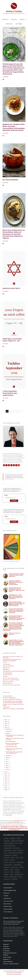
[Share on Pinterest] (24, 60)
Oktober (8, 733)
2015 (6, 777)
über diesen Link (18, 820)
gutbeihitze (14, 879)
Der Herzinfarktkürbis (10, 180)
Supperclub (9, 23)
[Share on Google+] (22, 60)
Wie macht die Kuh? (7, 683)
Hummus (14, 850)
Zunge (20, 876)
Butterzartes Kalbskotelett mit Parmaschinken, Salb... (12, 744)
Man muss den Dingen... (9, 666)
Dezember (8, 729)
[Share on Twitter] (21, 60)
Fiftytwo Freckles (8, 909)
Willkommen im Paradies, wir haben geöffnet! (13, 708)
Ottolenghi (6, 867)
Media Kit (5, 955)
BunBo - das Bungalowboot (17, 840)
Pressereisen (6, 950)
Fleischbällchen (8, 848)
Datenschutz (9, 815)
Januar (7, 769)
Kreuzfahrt (6, 857)
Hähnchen (20, 850)
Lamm (21, 857)
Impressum (6, 946)
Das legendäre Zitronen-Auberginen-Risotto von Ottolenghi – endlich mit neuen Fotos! (17, 589)
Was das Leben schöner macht (10, 678)
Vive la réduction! (8, 911)
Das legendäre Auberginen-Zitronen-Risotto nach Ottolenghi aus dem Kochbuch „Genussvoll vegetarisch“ (17, 617)
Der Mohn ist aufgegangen (9, 697)
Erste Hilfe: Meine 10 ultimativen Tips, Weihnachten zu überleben (12, 660)
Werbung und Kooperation (9, 952)
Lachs (17, 857)
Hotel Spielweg (7, 850)
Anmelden (14, 500)
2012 (6, 783)
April (7, 765)
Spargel (11, 869)
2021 (6, 723)
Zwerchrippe (7, 879)
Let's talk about (6, 664)
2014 (6, 779)
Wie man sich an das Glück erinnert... (12, 685)
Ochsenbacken (20, 862)
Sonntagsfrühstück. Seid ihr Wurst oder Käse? (14, 671)
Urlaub (11, 874)
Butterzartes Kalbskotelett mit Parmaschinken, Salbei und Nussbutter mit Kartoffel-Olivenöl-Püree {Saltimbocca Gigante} (14, 234)
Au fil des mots (7, 898)
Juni (7, 761)
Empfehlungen (14, 28)
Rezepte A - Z (6, 959)
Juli (7, 759)
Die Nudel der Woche (9, 843)
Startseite (5, 19)
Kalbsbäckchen (7, 855)
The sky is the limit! (7, 674)
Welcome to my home (8, 681)
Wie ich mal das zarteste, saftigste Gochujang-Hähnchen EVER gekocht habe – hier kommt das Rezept (17, 603)
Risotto (21, 867)
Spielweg (17, 869)
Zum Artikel (5, 76)
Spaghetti (6, 869)
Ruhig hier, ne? (6, 667)
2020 (6, 725)
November (8, 731)
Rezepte (22, 19)
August (7, 757)
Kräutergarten (6, 707)
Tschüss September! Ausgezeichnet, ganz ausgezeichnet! (10, 393)
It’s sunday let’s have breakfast (16, 852)
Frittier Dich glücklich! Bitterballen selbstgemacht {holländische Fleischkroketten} (16, 582)
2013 (6, 781)
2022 (6, 721)
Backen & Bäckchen (8, 961)
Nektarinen (19, 23)
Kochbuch (15, 855)
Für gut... (5, 662)
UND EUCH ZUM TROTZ (11, 288)
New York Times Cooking (9, 862)
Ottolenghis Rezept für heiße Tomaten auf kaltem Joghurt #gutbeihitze (16, 575)
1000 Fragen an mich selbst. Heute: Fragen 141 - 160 (12, 340)
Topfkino (6, 874)
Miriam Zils (12, 972)
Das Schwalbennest (7, 696)
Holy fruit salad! (8, 906)
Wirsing (6, 876)
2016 (6, 776)
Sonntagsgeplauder (7, 672)
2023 (6, 719)
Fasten (20, 843)
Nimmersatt (7, 893)
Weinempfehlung (19, 874)
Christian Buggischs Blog (10, 890)
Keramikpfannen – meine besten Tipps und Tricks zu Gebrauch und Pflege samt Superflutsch (16, 596)
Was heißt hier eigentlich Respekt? (11, 679)
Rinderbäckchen (14, 867)
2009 (6, 789)
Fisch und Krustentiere (9, 845)
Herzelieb (6, 895)
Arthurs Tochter (7, 957)
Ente (16, 843)
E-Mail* (6, 495)
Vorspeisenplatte (8, 887)
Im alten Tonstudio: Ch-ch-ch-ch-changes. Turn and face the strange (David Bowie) (13, 702)
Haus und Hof (16, 848)
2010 (6, 787)
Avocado (19, 838)
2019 (6, 727)
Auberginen (12, 838)
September (8, 755)
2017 (6, 773)
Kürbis (12, 857)
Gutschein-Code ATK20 (14, 822)
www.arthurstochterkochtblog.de (14, 974)
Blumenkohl (7, 840)
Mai (7, 763)
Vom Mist (5, 676)
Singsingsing (6, 669)
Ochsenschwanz (17, 864)
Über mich (14, 19)
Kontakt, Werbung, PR (14, 32)
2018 (6, 772)
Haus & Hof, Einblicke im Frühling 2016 (12, 699)
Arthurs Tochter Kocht (19, 971)
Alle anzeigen (22, 913)
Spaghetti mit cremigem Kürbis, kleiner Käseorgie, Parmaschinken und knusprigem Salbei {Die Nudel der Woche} (14, 127)
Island (5, 852)
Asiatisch (6, 838)
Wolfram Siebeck (13, 876)
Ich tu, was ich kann (8, 901)
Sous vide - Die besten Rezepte (11, 963)
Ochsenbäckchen (8, 864)
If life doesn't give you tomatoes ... (14, 633)
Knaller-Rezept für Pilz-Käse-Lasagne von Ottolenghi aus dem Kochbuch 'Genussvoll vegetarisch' (16, 610)
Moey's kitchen (7, 903)
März (7, 767)
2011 (6, 785)
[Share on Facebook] (19, 60)
